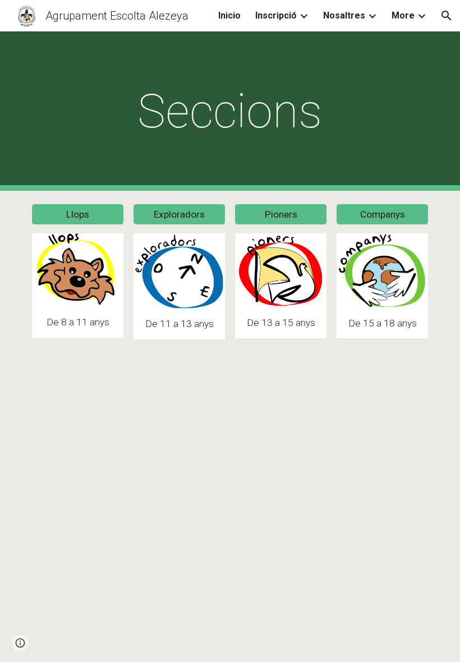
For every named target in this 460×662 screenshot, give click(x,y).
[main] (230, 111)
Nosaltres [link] (344, 15)
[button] (446, 15)
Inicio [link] (229, 15)
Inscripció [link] (276, 15)
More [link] (403, 15)
